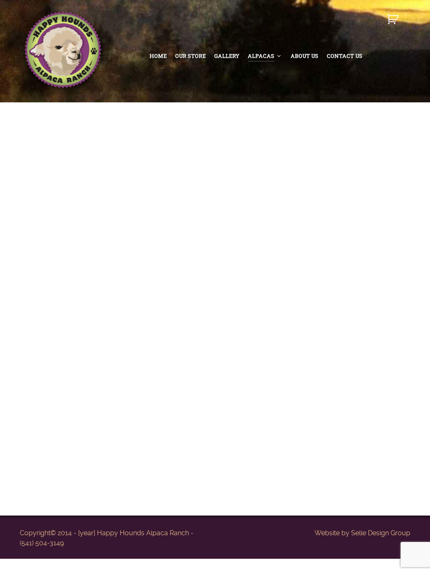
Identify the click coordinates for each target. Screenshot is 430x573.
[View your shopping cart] (394, 23)
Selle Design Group (380, 533)
